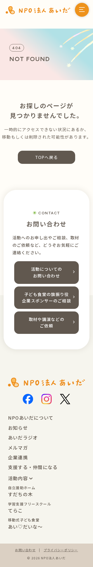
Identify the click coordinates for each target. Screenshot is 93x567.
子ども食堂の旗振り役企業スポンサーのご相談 (46, 297)
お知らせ (18, 427)
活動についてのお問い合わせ (46, 272)
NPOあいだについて (31, 417)
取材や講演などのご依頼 (46, 322)
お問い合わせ (25, 550)
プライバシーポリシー (61, 550)
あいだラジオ (23, 437)
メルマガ (18, 447)
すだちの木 (22, 491)
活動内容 (18, 478)
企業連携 (18, 457)
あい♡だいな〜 (25, 524)
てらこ (29, 508)
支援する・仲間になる (33, 467)
